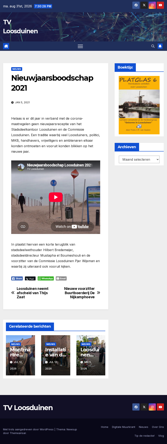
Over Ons (158, 426)
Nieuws (16, 69)
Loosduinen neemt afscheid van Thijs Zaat (32, 293)
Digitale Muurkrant (123, 426)
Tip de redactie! (144, 435)
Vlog (161, 435)
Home (104, 426)
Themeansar (18, 433)
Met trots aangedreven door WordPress (28, 429)
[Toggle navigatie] (80, 46)
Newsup (72, 429)
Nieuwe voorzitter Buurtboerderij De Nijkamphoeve (79, 293)
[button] (153, 46)
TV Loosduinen (28, 407)
